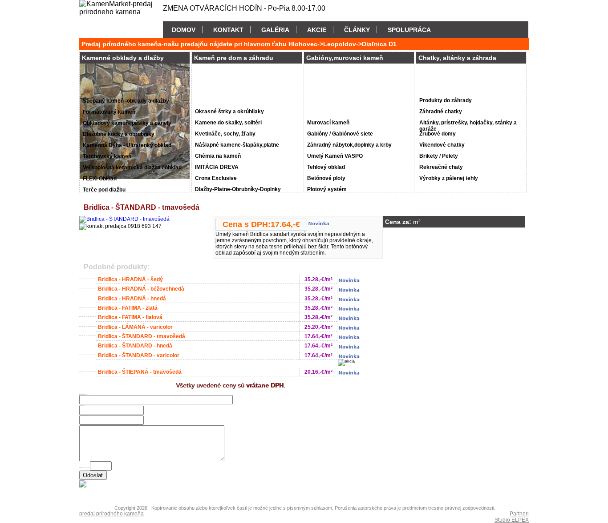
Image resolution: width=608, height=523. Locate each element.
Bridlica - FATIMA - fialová (130, 317)
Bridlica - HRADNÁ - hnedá (132, 298)
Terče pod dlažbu (104, 190)
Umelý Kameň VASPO (335, 156)
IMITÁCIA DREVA (217, 167)
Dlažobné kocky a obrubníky (118, 134)
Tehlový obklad (326, 167)
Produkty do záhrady (445, 100)
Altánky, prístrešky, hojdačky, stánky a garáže (468, 124)
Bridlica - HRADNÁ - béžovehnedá (141, 289)
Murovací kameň (328, 123)
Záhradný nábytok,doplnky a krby (349, 145)
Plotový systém (327, 189)
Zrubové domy (437, 134)
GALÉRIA (275, 29)
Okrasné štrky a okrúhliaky (229, 111)
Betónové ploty (326, 178)
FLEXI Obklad (100, 179)
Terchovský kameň (107, 156)
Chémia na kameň (218, 156)
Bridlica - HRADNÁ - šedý (130, 279)
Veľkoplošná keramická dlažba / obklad (132, 167)
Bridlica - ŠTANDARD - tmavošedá (141, 336)
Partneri (519, 514)
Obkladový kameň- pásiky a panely (127, 123)
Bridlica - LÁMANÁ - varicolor (135, 327)
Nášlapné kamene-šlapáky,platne (237, 145)
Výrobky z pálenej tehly (448, 178)
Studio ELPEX (512, 520)
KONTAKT (228, 29)
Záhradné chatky (440, 111)
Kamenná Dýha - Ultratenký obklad (127, 145)
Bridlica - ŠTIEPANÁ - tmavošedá (140, 372)
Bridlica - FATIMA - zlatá (128, 308)
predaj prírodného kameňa (111, 514)
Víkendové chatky (442, 145)
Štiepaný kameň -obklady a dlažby (126, 101)
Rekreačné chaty (441, 167)
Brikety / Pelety (438, 156)
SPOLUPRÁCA (409, 29)
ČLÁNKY (357, 29)
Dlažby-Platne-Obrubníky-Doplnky (238, 189)
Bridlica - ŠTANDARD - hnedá (135, 346)
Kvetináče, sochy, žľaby (225, 134)
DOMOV (183, 29)
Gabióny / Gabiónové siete (340, 134)
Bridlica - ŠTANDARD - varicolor (138, 355)
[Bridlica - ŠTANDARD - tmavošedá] (124, 219)
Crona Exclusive (216, 178)
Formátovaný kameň (109, 112)
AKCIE (316, 29)
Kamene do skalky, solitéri (228, 123)
